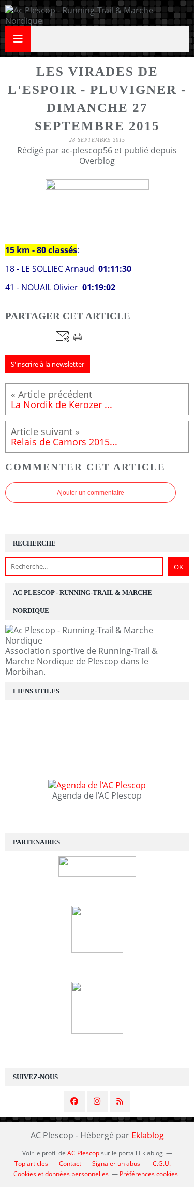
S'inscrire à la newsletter (47, 364)
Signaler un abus (117, 1163)
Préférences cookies (149, 1173)
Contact (70, 1163)
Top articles (31, 1163)
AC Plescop (83, 1153)
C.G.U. (162, 1163)
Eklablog (147, 1135)
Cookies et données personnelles (61, 1173)
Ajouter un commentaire (90, 492)
